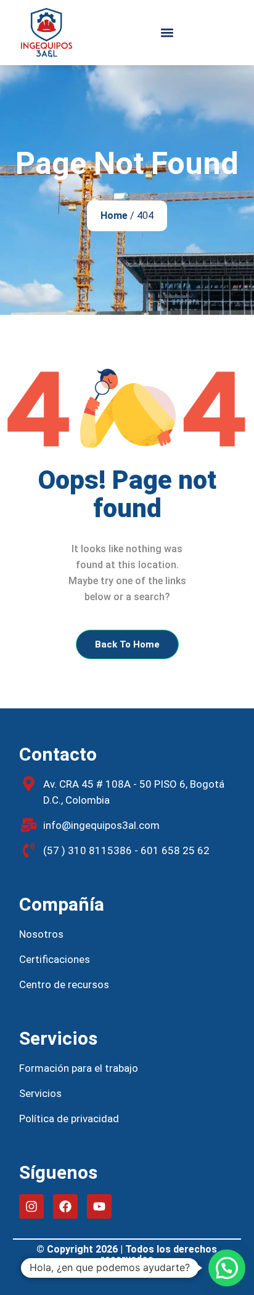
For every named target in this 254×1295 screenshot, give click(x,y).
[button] (167, 33)
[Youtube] (99, 1206)
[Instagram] (31, 1206)
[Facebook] (65, 1206)
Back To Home (127, 644)
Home (114, 215)
